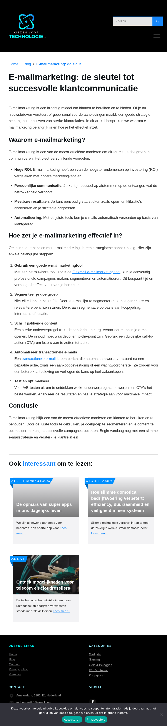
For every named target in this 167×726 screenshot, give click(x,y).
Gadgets (95, 654)
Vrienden (15, 674)
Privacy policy (18, 669)
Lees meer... (99, 533)
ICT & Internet (98, 670)
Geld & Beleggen (100, 665)
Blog (12, 659)
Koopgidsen (97, 675)
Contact (14, 664)
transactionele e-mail (39, 359)
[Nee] (161, 714)
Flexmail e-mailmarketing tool (96, 272)
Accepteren (72, 719)
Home (13, 654)
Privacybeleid (96, 719)
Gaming (94, 659)
